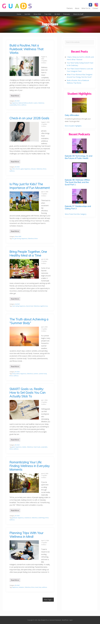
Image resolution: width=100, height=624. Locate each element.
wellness (23, 105)
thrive (19, 105)
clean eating (15, 306)
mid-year (33, 169)
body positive (16, 373)
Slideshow (41, 103)
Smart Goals (36, 447)
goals (22, 169)
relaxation (21, 587)
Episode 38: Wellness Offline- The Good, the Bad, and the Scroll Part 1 (77, 182)
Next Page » (48, 600)
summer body (43, 373)
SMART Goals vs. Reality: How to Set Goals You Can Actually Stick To (28, 392)
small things (41, 518)
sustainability (13, 105)
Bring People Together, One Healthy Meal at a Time (28, 253)
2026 (13, 169)
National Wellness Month (26, 103)
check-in (17, 169)
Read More (15, 96)
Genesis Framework (55, 620)
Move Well (18, 236)
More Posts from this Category (75, 214)
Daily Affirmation (72, 115)
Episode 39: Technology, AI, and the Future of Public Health (78, 157)
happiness (15, 103)
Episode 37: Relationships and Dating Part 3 (78, 207)
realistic (24, 447)
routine (35, 103)
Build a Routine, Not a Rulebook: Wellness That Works (26, 49)
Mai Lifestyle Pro (43, 620)
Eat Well (17, 304)
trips (40, 587)
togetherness (44, 306)
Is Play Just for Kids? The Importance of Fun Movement (30, 186)
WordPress (65, 620)
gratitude (14, 518)
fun (13, 238)
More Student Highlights (73, 126)
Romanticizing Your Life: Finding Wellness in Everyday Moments (30, 465)
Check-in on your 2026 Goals (29, 118)
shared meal (29, 306)
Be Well (17, 101)
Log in (71, 620)
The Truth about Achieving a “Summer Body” (29, 321)
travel (36, 587)
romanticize (27, 518)
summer (35, 373)
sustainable (44, 447)
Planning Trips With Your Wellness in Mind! (26, 534)
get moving (18, 238)
